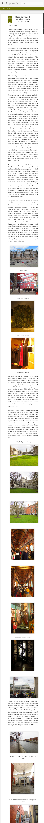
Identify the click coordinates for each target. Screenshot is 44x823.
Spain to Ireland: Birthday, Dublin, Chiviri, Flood (22, 19)
